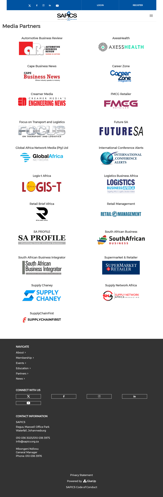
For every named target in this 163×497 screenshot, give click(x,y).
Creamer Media (42, 94)
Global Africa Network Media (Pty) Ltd (42, 148)
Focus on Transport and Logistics (42, 122)
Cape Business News (41, 66)
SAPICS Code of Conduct (81, 487)
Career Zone (121, 66)
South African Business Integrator (41, 257)
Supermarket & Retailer (121, 257)
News (19, 378)
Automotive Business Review (41, 38)
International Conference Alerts (121, 148)
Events (20, 363)
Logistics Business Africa (121, 176)
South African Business (121, 231)
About (20, 352)
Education (22, 368)
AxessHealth (121, 38)
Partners (21, 373)
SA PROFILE (42, 231)
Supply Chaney (42, 285)
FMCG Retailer (121, 94)
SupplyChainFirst (42, 313)
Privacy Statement (81, 475)
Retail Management (121, 204)
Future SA (121, 122)
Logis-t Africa (42, 176)
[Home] (67, 15)
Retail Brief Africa (42, 204)
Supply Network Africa (121, 285)
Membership (24, 357)
